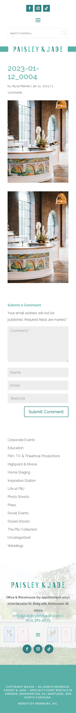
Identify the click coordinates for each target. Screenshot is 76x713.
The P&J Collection (22, 529)
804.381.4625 (38, 620)
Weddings (15, 546)
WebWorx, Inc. (46, 703)
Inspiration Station (22, 481)
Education (15, 448)
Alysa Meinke (21, 86)
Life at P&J (16, 489)
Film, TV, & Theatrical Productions (34, 456)
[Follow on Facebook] (29, 8)
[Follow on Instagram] (38, 8)
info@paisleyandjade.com (37, 615)
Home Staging (19, 472)
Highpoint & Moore (22, 464)
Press (12, 505)
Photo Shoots (18, 497)
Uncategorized (19, 537)
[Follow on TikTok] (46, 8)
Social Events (18, 513)
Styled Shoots (19, 521)
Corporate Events (21, 440)
